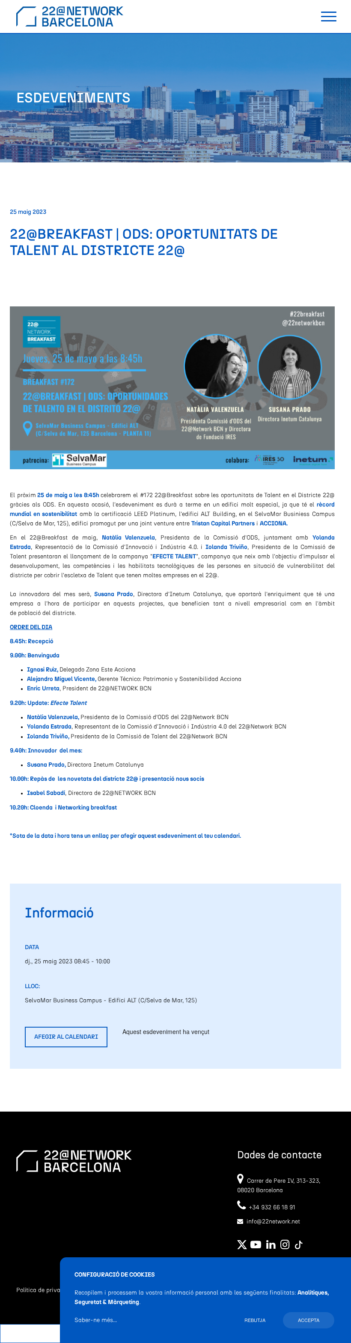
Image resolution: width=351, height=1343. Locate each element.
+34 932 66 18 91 (270, 1208)
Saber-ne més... (95, 1320)
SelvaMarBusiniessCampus (295, 514)
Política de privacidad (45, 1290)
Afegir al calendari (66, 1037)
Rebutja (254, 1319)
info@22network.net (273, 1222)
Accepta (308, 1319)
